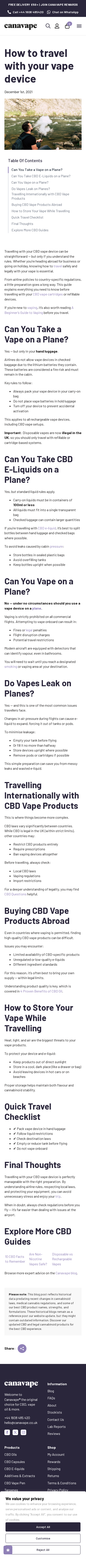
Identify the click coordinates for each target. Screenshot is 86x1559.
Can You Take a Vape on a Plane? (36, 169)
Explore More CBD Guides (30, 230)
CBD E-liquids (14, 1469)
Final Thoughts (22, 223)
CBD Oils (10, 1454)
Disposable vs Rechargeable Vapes (62, 1259)
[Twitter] (15, 1432)
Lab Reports (56, 1426)
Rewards (53, 1461)
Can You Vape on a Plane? (30, 182)
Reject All (43, 1550)
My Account (56, 1454)
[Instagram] (23, 1432)
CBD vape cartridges (48, 294)
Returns (53, 1476)
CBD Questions (15, 894)
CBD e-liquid (47, 528)
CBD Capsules (14, 1461)
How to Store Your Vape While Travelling (40, 211)
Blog (50, 1391)
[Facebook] (7, 1432)
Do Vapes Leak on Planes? (30, 189)
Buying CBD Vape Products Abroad (36, 204)
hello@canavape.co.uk (20, 1422)
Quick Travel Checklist (27, 217)
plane (36, 608)
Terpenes (11, 1490)
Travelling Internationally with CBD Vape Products (40, 196)
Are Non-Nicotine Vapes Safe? (38, 1259)
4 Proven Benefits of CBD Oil (41, 991)
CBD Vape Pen (14, 1483)
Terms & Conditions (61, 1483)
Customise (43, 1538)
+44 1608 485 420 (17, 1418)
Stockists (54, 1412)
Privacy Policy (57, 1490)
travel (58, 266)
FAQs (51, 1398)
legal (29, 630)
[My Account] (57, 26)
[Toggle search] (48, 26)
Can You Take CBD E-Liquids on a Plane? (41, 176)
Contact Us (55, 1419)
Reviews (53, 1433)
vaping (32, 307)
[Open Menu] (79, 26)
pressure (56, 546)
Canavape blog (66, 1273)
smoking (10, 666)
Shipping (53, 1469)
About (51, 1405)
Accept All (43, 1527)
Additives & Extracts (19, 1476)
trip (58, 1196)
